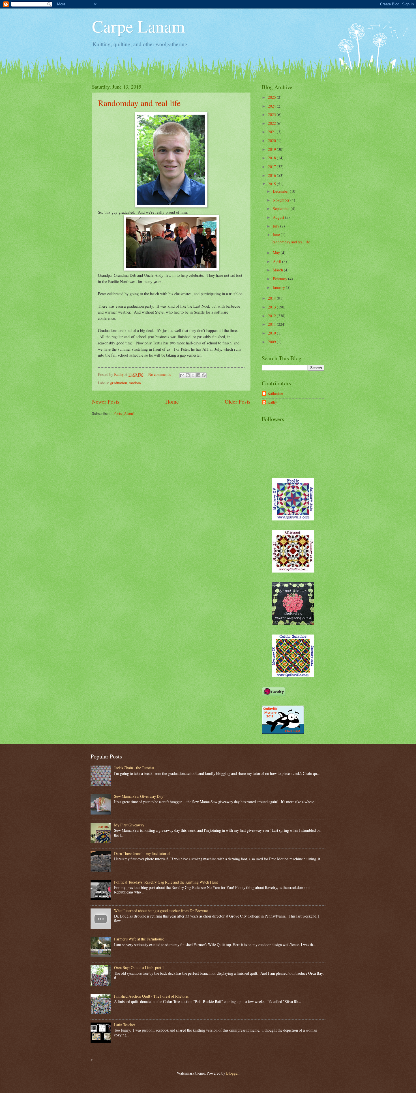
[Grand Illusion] (293, 623)
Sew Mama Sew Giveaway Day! (139, 796)
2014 (272, 298)
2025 (272, 97)
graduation (118, 382)
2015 (272, 184)
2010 (272, 333)
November (281, 200)
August (279, 217)
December (281, 191)
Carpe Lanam (138, 26)
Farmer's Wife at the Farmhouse (139, 939)
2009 (272, 341)
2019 (272, 149)
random (135, 382)
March (278, 270)
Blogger (232, 1073)
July (276, 226)
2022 (272, 123)
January (279, 287)
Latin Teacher (124, 1024)
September (282, 208)
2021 (272, 131)
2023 (272, 114)
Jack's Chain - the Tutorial (134, 767)
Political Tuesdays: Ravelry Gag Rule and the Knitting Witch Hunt (166, 882)
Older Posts (237, 401)
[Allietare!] (293, 571)
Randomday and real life (139, 102)
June (277, 234)
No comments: (160, 374)
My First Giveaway (129, 825)
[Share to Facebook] (198, 375)
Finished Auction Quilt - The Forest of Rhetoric (151, 996)
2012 (272, 315)
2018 (272, 157)
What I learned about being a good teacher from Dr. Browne (161, 910)
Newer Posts (105, 401)
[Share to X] (193, 375)
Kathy (272, 402)
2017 (272, 166)
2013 (272, 307)
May (277, 252)
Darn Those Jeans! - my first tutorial (142, 853)
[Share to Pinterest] (204, 375)
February (280, 278)
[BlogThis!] (187, 375)
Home (172, 401)
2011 (272, 324)
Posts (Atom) (123, 413)
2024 (272, 106)
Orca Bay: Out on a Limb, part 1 (139, 967)
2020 (272, 140)
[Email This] (182, 375)
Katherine (275, 393)
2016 (272, 175)
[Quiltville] (293, 675)
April (277, 261)
